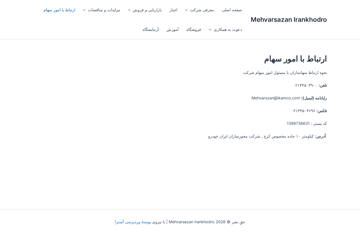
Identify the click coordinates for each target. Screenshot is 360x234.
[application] (187, 10)
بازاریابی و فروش (147, 9)
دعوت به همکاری (228, 29)
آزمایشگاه (151, 29)
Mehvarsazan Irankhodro (289, 19)
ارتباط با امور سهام (59, 9)
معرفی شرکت (202, 9)
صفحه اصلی (232, 9)
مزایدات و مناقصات (104, 9)
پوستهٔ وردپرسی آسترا (133, 221)
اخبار (173, 9)
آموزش (173, 29)
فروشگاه (193, 29)
